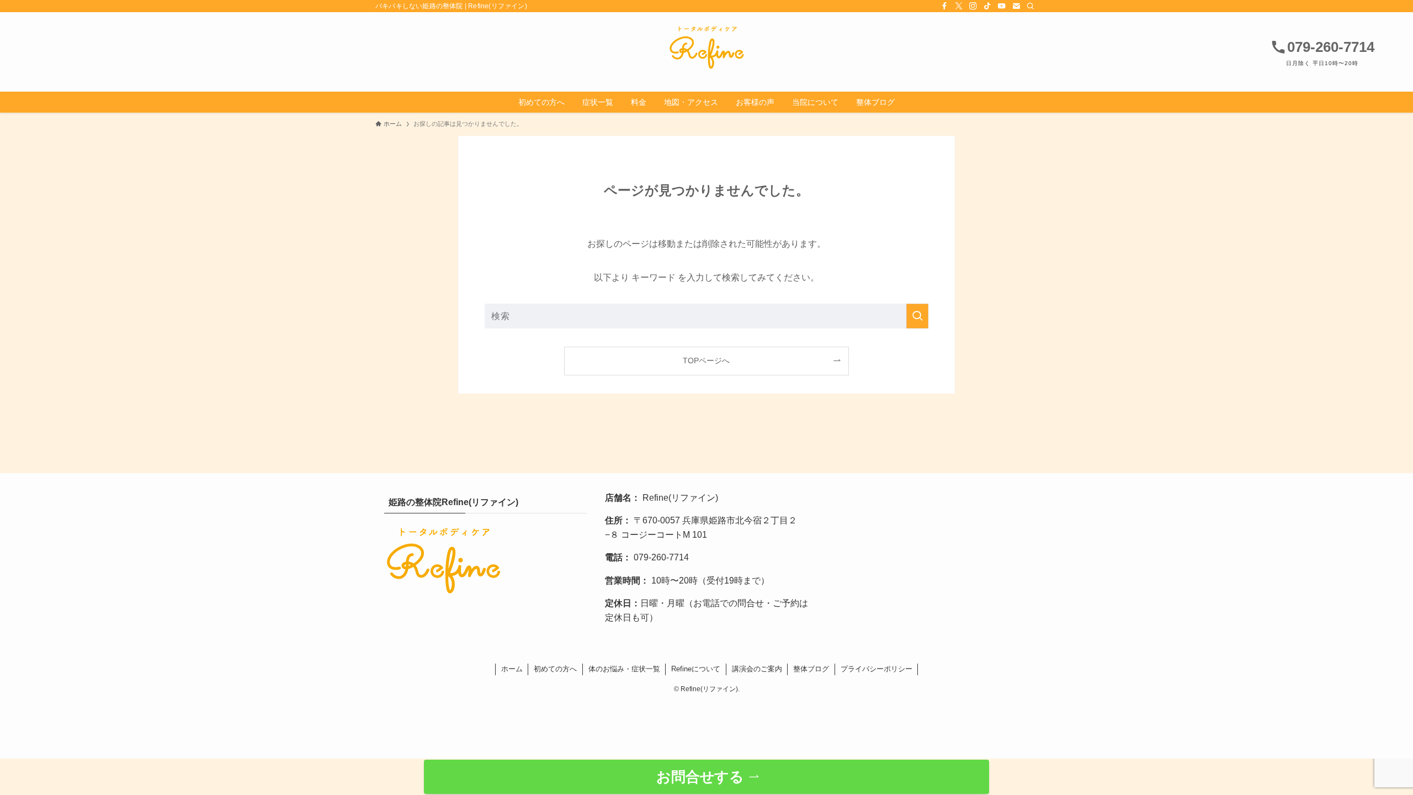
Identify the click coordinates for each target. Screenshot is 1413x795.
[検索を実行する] (917, 316)
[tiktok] (987, 6)
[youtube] (1002, 6)
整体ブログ (811, 669)
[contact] (1016, 6)
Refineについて (695, 669)
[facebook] (944, 6)
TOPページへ (706, 360)
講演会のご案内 (757, 669)
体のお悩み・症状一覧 (624, 669)
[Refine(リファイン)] (706, 47)
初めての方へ (555, 669)
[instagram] (973, 6)
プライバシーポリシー (876, 669)
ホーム (512, 669)
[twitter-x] (959, 6)
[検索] (1030, 6)
